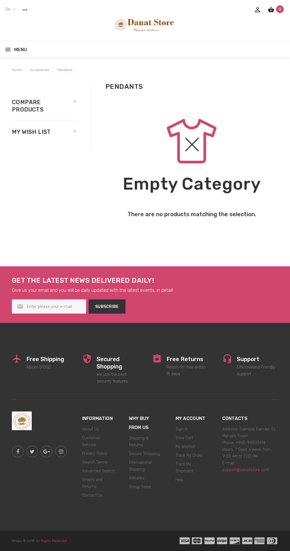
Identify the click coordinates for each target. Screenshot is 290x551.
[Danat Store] (22, 420)
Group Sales (140, 486)
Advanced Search (98, 471)
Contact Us (92, 495)
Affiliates (136, 478)
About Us (90, 429)
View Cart (184, 438)
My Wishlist (185, 446)
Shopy (17, 541)
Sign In (182, 429)
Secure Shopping (144, 453)
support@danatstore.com (245, 470)
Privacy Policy (94, 453)
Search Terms (95, 462)
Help (180, 479)
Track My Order (189, 455)
